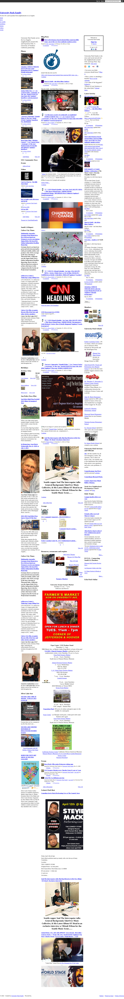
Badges (102, 996)
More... (87, 301)
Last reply (76, 772)
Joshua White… (45, 182)
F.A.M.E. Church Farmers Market (56, 651)
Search (122, 1)
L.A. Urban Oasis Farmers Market (62, 670)
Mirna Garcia (24, 392)
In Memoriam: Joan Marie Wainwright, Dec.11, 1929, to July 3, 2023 (30, 446)
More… (101, 555)
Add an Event (26, 166)
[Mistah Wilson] (91, 312)
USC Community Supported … (50, 517)
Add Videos (26, 216)
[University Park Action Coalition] (95, 316)
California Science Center (50, 752)
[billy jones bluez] (86, 312)
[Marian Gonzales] (99, 321)
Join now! (94, 63)
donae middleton (25, 385)
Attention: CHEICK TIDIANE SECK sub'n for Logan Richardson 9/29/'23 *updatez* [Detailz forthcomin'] (92, 290)
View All (37, 156)
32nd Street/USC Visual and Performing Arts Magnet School (93, 367)
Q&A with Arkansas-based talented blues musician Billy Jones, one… (59, 75)
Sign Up (98, 1)
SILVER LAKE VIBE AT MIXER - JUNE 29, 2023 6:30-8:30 (28, 698)
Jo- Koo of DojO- (27, 74)
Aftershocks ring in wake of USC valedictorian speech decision (93, 532)
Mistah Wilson (49, 442)
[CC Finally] (95, 321)
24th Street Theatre (69, 554)
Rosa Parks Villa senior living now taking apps (58, 764)
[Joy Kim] (86, 321)
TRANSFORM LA (64, 517)
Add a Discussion (47, 787)
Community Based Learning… (68, 529)
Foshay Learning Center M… (49, 540)
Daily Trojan (87, 527)
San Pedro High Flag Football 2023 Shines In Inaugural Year (30, 401)
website (97, 473)
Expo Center (47, 715)
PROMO (43, 230)
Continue (43, 77)
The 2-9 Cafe (74, 561)
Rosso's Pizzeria (74, 565)
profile (86, 129)
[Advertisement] (62, 6)
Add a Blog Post (47, 503)
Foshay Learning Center (91, 342)
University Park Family (10, 12)
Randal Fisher (53, 429)
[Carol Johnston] (23, 376)
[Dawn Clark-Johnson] (91, 321)
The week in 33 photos (50, 353)
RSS (85, 304)
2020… (30, 751)
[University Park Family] (91, 316)
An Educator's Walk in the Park (92, 568)
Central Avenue (62, 678)
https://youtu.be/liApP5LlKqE (92, 118)
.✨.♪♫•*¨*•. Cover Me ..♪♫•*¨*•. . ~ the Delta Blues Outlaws (93, 108)
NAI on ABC (25, 209)
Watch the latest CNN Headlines (50, 305)
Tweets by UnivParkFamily (29, 220)
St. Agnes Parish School (91, 443)
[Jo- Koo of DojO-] (99, 312)
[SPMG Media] (86, 316)
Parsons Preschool (62, 757)
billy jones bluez (30, 186)
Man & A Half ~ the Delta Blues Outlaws (56, 81)
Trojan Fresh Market (62, 688)
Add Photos (26, 156)
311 (85, 453)
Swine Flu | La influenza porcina (54, 778)
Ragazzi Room (81, 574)
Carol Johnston (24, 378)
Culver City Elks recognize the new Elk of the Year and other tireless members (29, 312)
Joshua (43, 174)
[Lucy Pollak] (95, 312)
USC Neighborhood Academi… (67, 540)
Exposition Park (48, 709)
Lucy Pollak (87, 161)
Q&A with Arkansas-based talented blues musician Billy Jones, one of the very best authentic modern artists (93, 148)
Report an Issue (109, 996)
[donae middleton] (23, 383)
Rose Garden (71, 754)
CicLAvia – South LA (91, 240)
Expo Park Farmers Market (62, 655)
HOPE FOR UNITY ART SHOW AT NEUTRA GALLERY (28, 757)
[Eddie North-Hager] (99, 316)
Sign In (102, 1)
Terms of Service (119, 996)
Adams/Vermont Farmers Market (62, 663)
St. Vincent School (90, 428)
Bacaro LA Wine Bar (73, 557)
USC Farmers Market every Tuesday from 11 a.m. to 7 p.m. (62, 770)
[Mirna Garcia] (23, 390)
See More (87, 155)
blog (93, 490)
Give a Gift (33, 378)
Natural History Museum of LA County (55, 754)
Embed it (87, 84)
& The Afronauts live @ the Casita (69, 963)
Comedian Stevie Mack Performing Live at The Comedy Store (60, 793)
